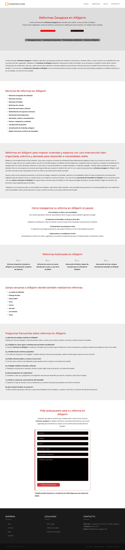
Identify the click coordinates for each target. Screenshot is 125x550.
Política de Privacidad (53, 532)
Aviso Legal (50, 524)
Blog (106, 4)
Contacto (115, 4)
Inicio (86, 4)
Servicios (96, 4)
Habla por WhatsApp (77, 31)
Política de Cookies (53, 528)
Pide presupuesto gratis (47, 31)
